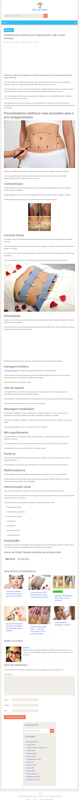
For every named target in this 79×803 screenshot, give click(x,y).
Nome (6, 700)
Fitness (29, 756)
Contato (28, 799)
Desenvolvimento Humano (36, 748)
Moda (29, 762)
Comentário (8, 674)
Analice (26, 647)
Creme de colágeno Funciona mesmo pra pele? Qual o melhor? (14, 593)
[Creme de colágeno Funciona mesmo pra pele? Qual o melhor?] (15, 582)
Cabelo (29, 745)
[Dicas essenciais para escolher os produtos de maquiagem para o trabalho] (15, 613)
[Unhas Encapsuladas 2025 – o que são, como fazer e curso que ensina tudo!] (39, 615)
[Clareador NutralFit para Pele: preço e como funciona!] (64, 584)
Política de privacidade (46, 799)
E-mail (6, 705)
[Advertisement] (39, 59)
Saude (29, 771)
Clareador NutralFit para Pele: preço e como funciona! (64, 598)
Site (5, 711)
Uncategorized (32, 780)
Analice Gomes (10, 42)
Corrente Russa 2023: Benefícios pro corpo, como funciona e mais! (39, 594)
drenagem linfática (11, 371)
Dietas (29, 750)
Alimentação (31, 742)
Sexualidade (31, 774)
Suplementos (31, 777)
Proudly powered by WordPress (27, 796)
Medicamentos (32, 759)
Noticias (29, 765)
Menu (5, 22)
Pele (28, 768)
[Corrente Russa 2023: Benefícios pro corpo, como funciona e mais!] (39, 582)
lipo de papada (60, 392)
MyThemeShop (56, 796)
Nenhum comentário (33, 42)
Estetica (10, 30)
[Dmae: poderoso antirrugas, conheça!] (64, 613)
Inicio (35, 799)
